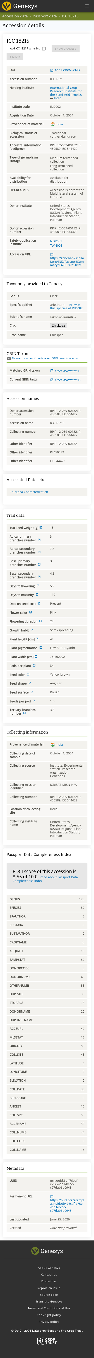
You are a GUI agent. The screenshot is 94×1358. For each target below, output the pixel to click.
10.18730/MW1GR (67, 70)
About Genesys (49, 1268)
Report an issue (48, 1288)
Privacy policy (49, 1322)
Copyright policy (49, 1315)
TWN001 (56, 245)
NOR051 (56, 241)
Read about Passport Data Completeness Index (45, 879)
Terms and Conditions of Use (49, 1308)
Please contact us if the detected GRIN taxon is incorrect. (46, 358)
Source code (49, 1295)
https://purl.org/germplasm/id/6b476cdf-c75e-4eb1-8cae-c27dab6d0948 (67, 1205)
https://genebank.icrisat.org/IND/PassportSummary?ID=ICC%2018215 (67, 261)
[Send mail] (9, 358)
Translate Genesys (49, 1301)
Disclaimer (49, 1281)
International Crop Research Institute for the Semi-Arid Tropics (66, 91)
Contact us (49, 1274)
